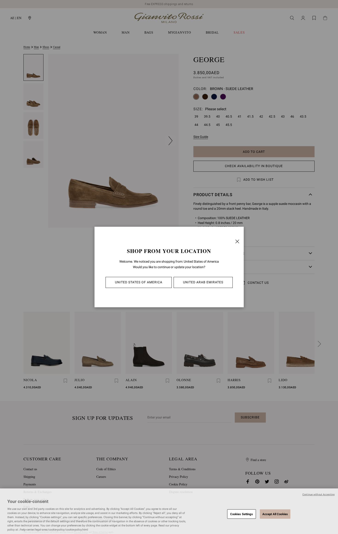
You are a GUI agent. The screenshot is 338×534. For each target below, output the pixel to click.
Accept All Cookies (275, 514)
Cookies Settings (241, 514)
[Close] (237, 241)
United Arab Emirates (203, 282)
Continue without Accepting (318, 494)
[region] (169, 511)
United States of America (138, 282)
